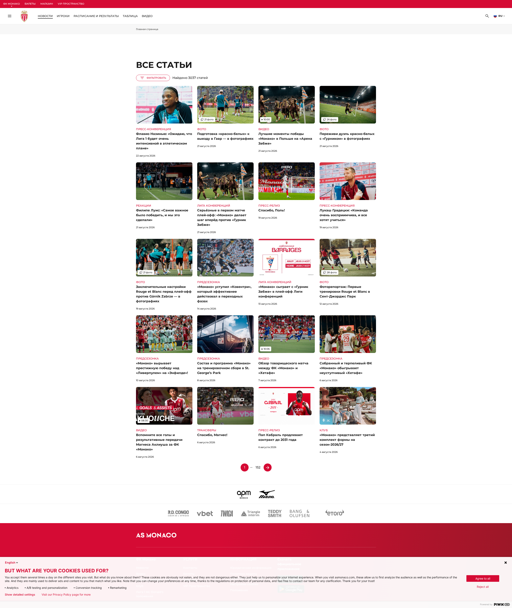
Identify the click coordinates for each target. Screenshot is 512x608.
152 (258, 467)
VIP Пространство (71, 3)
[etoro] (334, 513)
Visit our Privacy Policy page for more (66, 594)
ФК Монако (11, 3)
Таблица (130, 16)
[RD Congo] (178, 513)
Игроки (63, 16)
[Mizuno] (267, 494)
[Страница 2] (268, 467)
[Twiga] (227, 513)
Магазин (46, 3)
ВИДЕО (147, 16)
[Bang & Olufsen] (299, 513)
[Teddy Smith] (275, 513)
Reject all (483, 586)
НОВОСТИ (45, 16)
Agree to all (482, 578)
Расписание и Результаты (96, 16)
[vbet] (205, 513)
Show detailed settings (20, 594)
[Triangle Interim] (250, 513)
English (10, 562)
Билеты (30, 3)
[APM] (244, 494)
